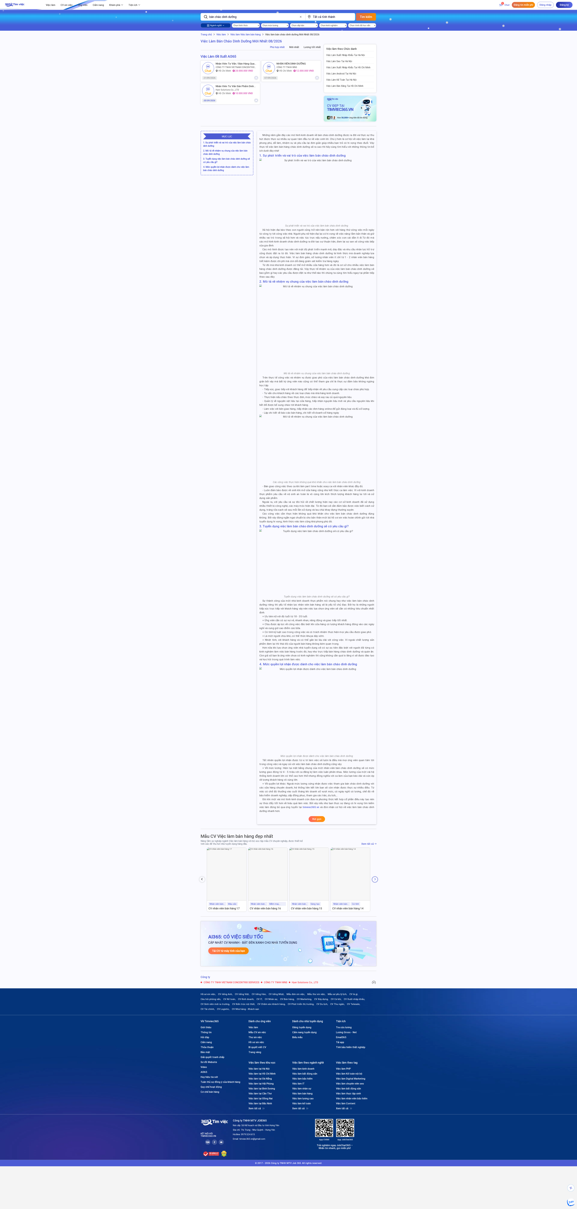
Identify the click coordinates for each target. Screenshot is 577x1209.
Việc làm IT (298, 1083)
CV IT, (259, 999)
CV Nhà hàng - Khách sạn (245, 1009)
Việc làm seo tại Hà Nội (339, 61)
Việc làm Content (345, 1103)
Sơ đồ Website (209, 1062)
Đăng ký (564, 4)
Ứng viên (82, 4)
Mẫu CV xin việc (257, 1032)
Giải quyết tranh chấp (212, 1057)
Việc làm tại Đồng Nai (261, 1098)
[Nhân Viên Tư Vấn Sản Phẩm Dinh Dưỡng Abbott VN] (208, 91)
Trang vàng (255, 1052)
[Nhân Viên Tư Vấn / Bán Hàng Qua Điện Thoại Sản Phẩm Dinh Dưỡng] (208, 68)
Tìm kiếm (366, 17)
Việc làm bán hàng (302, 1093)
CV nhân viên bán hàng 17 (224, 908)
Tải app (340, 1042)
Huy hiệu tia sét (209, 1077)
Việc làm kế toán (301, 1103)
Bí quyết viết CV (257, 1047)
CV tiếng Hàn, (259, 994)
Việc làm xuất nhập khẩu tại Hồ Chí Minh (348, 67)
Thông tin (206, 1032)
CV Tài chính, (208, 1009)
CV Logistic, (223, 1009)
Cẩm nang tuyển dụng (304, 1032)
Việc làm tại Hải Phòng (261, 1083)
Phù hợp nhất (277, 47)
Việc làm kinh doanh (303, 1068)
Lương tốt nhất (312, 47)
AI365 (204, 1072)
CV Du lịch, (322, 1004)
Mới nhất (294, 47)
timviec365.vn (311, 807)
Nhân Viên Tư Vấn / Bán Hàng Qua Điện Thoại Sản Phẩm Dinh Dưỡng (235, 63)
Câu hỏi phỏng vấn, (211, 999)
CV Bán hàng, (287, 999)
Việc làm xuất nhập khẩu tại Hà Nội (345, 55)
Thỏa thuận (207, 1047)
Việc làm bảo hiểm (302, 1078)
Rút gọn (316, 818)
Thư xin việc (255, 1037)
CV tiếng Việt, (242, 994)
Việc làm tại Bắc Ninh (260, 1103)
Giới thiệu (206, 1027)
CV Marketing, (304, 999)
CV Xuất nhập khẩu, (354, 999)
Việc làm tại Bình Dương (262, 1088)
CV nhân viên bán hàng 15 (306, 908)
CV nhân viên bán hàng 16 (265, 908)
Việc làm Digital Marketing (350, 1078)
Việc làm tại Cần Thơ (260, 1093)
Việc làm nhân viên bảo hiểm (351, 1098)
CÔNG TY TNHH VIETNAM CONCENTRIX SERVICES (235, 67)
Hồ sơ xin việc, (208, 994)
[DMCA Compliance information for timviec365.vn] (224, 1154)
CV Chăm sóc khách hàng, (271, 1004)
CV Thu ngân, (337, 1004)
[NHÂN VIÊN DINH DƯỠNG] (269, 68)
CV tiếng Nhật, (276, 994)
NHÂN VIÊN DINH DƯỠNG (291, 63)
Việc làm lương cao (303, 1098)
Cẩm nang (98, 4)
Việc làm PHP (343, 1068)
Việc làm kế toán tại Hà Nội (341, 79)
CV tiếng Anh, (225, 994)
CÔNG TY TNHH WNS (286, 67)
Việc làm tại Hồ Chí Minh (262, 1073)
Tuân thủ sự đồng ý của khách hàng (220, 1082)
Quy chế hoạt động (211, 1087)
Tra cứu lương (344, 1027)
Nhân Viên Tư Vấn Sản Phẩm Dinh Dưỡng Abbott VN (235, 86)
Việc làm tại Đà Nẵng (260, 1078)
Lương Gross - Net (346, 1032)
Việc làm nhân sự (301, 1088)
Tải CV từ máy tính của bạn (228, 950)
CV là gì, (353, 994)
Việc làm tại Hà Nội (259, 1068)
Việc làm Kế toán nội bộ (349, 1073)
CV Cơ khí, (336, 999)
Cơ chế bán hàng (210, 1091)
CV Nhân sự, (271, 999)
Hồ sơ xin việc (256, 1042)
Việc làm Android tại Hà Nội (341, 73)
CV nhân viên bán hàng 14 (347, 908)
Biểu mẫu (297, 1037)
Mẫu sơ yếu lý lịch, (337, 994)
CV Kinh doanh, (246, 999)
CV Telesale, (353, 1004)
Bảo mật (205, 1052)
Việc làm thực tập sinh (348, 1093)
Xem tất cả (367, 843)
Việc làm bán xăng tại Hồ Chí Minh (344, 85)
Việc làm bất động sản (304, 1073)
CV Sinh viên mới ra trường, (215, 1004)
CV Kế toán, (229, 999)
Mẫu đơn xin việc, (296, 994)
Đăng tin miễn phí (523, 4)
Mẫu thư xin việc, (316, 994)
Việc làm (50, 4)
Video (204, 1067)
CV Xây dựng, (321, 999)
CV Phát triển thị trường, (301, 1004)
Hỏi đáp (205, 1037)
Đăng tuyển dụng (301, 1027)
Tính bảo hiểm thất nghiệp (350, 1047)
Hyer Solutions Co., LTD (227, 89)
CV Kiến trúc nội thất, (243, 1004)
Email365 (341, 1037)
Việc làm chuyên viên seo (350, 1083)
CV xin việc (67, 4)
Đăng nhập (545, 4)
